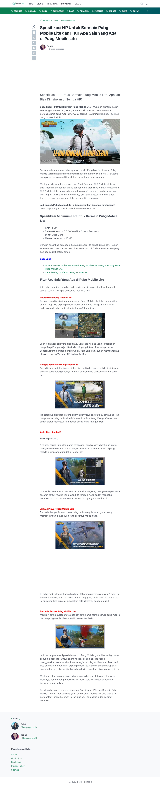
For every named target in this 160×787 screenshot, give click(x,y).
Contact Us (16, 758)
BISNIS (40, 3)
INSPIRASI (66, 3)
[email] (34, 58)
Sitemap (15, 770)
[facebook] (34, 32)
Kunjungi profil (30, 727)
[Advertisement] (61, 70)
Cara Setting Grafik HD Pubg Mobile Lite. (66, 272)
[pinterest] (34, 53)
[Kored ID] (17, 4)
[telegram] (34, 48)
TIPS (31, 3)
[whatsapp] (34, 43)
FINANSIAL (52, 3)
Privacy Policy (18, 766)
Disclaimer (16, 762)
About (14, 754)
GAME (78, 3)
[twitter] (34, 37)
